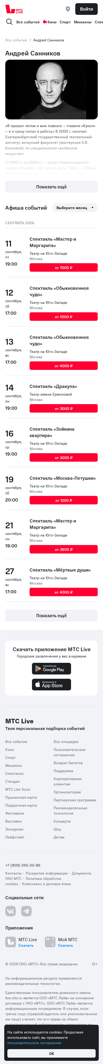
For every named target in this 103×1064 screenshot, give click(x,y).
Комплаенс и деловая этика (46, 883)
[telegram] (26, 911)
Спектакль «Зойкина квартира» (52, 432)
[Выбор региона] (68, 9)
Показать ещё (51, 186)
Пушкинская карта (21, 797)
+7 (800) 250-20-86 (22, 865)
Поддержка (63, 770)
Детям (59, 837)
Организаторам (67, 791)
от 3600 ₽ (64, 549)
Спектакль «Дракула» (53, 386)
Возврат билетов (68, 762)
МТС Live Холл (17, 789)
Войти (86, 9)
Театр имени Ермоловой (51, 394)
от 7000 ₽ (63, 267)
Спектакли (14, 773)
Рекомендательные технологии (70, 810)
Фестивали (14, 813)
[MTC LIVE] (14, 9)
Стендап (12, 781)
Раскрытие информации (47, 873)
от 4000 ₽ (64, 365)
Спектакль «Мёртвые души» (60, 569)
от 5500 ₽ (63, 316)
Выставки (13, 821)
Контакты (13, 873)
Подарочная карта (21, 805)
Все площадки (66, 741)
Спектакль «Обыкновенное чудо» (59, 291)
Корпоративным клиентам (68, 781)
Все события (28, 21)
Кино (52, 21)
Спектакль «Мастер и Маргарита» (53, 242)
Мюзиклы (83, 21)
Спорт (65, 21)
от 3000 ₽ (64, 408)
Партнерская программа (75, 799)
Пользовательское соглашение (70, 752)
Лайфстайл (14, 837)
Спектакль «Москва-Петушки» (63, 478)
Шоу (57, 829)
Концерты (62, 821)
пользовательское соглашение (34, 1042)
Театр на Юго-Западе (48, 253)
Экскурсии (14, 829)
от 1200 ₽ (63, 500)
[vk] (10, 911)
